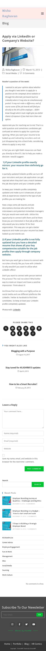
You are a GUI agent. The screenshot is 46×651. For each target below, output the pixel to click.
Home (7, 643)
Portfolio (17, 643)
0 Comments (28, 73)
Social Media (11, 73)
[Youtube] (33, 624)
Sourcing (5, 570)
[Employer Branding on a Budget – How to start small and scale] (6, 513)
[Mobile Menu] (42, 13)
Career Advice (7, 542)
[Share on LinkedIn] (25, 328)
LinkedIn (16, 309)
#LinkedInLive (7, 538)
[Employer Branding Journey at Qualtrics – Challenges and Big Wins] (6, 500)
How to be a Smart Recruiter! (23, 384)
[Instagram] (12, 624)
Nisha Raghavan (13, 70)
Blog (26, 643)
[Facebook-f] (19, 624)
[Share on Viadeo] (26, 333)
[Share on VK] (39, 328)
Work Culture (7, 575)
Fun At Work (7, 552)
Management (7, 556)
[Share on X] (5, 328)
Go (39, 615)
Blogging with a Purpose (23, 351)
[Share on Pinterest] (19, 328)
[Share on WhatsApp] (33, 333)
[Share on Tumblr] (19, 333)
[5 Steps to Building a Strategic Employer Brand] (6, 526)
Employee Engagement (11, 547)
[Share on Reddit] (13, 333)
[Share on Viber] (32, 328)
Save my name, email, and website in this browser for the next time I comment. (20, 460)
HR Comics (37, 643)
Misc (4, 561)
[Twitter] (26, 624)
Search (5, 480)
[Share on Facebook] (12, 328)
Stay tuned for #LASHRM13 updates (23, 367)
